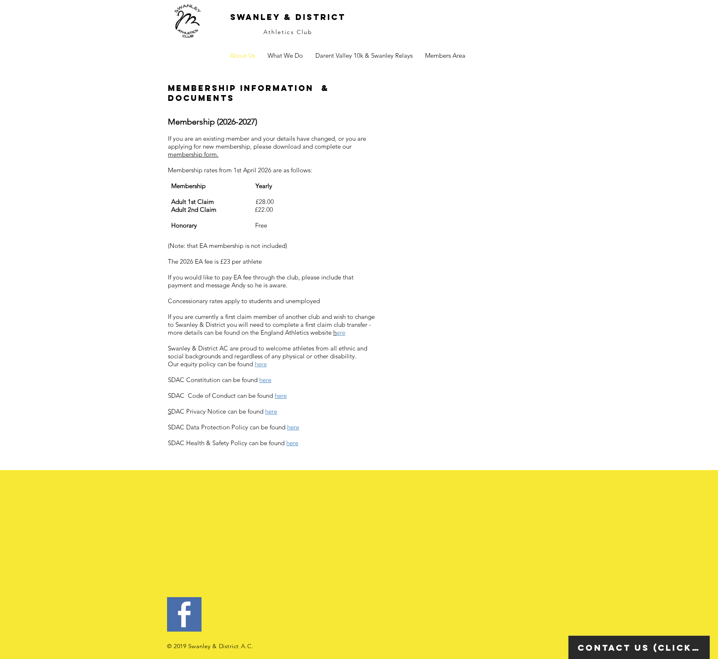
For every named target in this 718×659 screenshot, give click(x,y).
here (261, 364)
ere (341, 332)
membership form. (193, 154)
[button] (364, 55)
